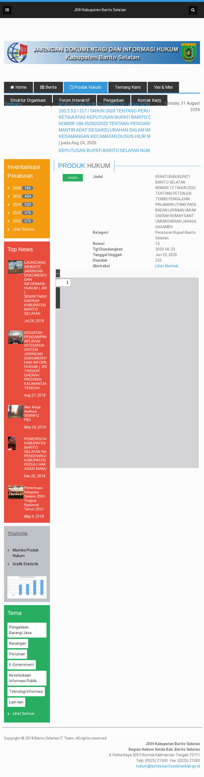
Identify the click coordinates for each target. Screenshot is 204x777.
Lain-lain (16, 702)
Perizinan (17, 654)
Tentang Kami (128, 87)
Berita (50, 87)
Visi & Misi (163, 87)
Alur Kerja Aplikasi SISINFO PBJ (32, 413)
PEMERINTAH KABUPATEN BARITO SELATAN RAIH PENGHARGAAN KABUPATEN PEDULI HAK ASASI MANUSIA (38, 454)
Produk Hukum (87, 87)
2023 (17, 213)
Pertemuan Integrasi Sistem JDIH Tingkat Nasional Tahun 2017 (34, 498)
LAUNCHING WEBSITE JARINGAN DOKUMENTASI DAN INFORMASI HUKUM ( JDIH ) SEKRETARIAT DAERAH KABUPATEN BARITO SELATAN (37, 288)
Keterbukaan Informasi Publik (23, 678)
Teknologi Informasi (26, 691)
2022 (17, 221)
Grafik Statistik (25, 564)
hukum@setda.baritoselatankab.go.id (168, 766)
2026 (17, 188)
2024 (17, 204)
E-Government (21, 665)
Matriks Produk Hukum (26, 553)
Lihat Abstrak (166, 266)
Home (20, 87)
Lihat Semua (23, 229)
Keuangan (17, 643)
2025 (17, 196)
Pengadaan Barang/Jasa (20, 630)
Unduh (73, 178)
